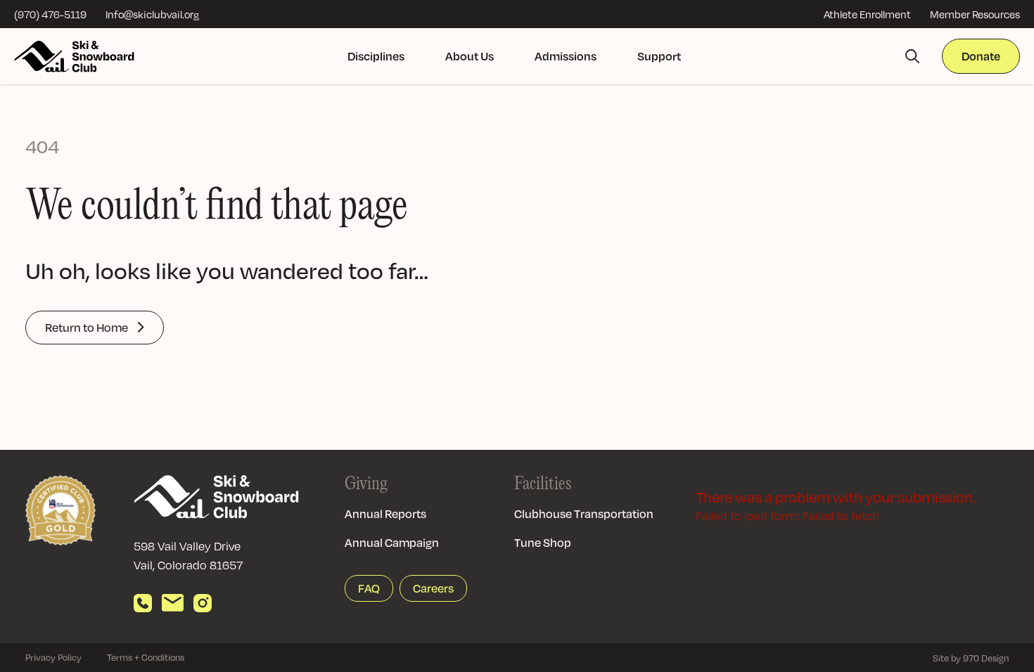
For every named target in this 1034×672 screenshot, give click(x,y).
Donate (981, 56)
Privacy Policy (53, 657)
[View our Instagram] (202, 603)
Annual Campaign (392, 542)
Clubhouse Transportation (583, 513)
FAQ (369, 588)
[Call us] (143, 603)
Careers (433, 588)
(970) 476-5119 (50, 14)
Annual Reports (385, 513)
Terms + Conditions (145, 657)
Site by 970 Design (971, 658)
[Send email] (173, 603)
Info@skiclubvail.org (152, 14)
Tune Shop (542, 542)
